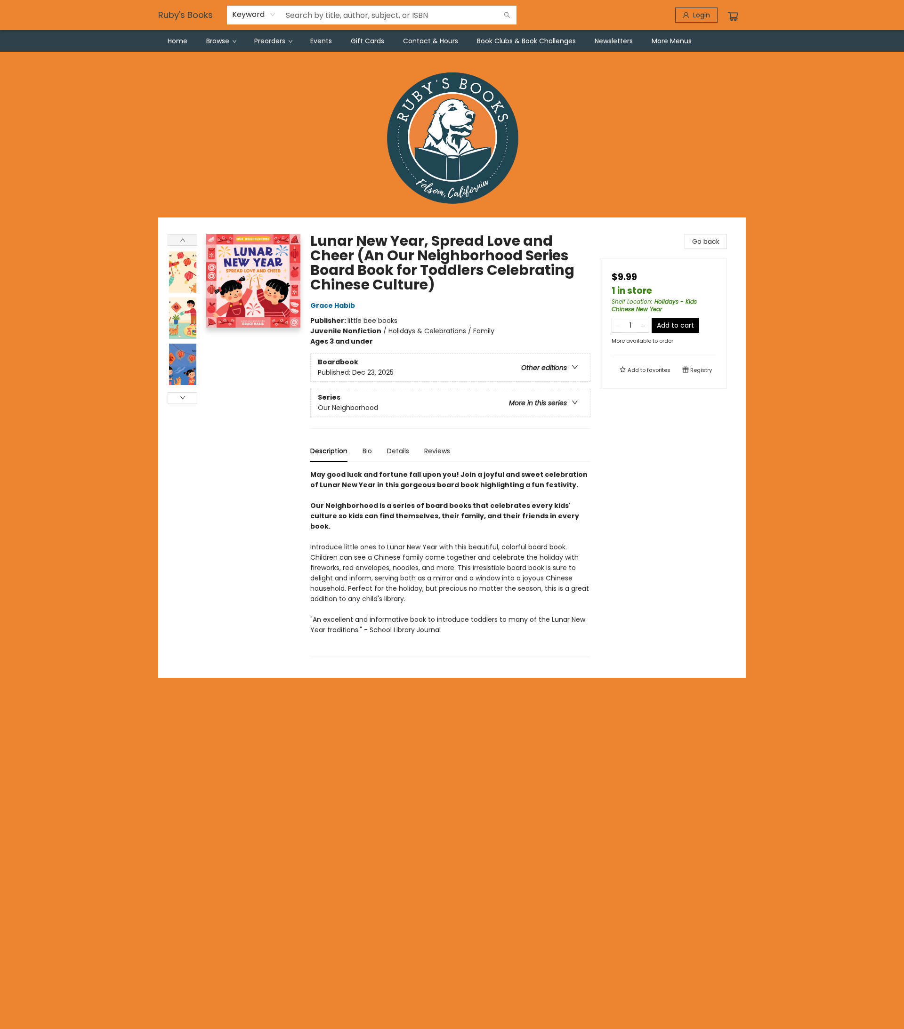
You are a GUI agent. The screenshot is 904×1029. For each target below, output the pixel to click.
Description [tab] (328, 451)
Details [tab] (398, 451)
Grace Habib (332, 305)
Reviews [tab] (437, 451)
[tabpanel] (450, 563)
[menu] (452, 41)
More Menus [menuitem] (672, 41)
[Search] (507, 15)
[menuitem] (177, 41)
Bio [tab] (367, 451)
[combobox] (254, 15)
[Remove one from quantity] (618, 325)
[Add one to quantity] (643, 325)
